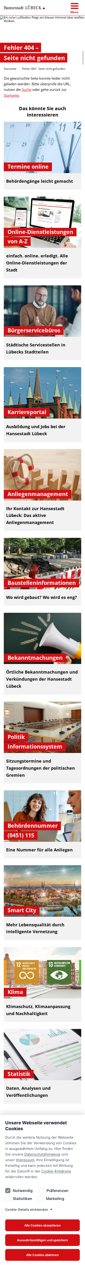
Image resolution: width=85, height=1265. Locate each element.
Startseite (10, 69)
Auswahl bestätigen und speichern (42, 1240)
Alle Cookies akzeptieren (42, 1225)
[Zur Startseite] (24, 7)
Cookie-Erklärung (56, 1171)
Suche (26, 89)
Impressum (25, 1160)
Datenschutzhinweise (42, 1154)
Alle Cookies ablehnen (42, 1255)
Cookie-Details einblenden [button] (26, 1209)
